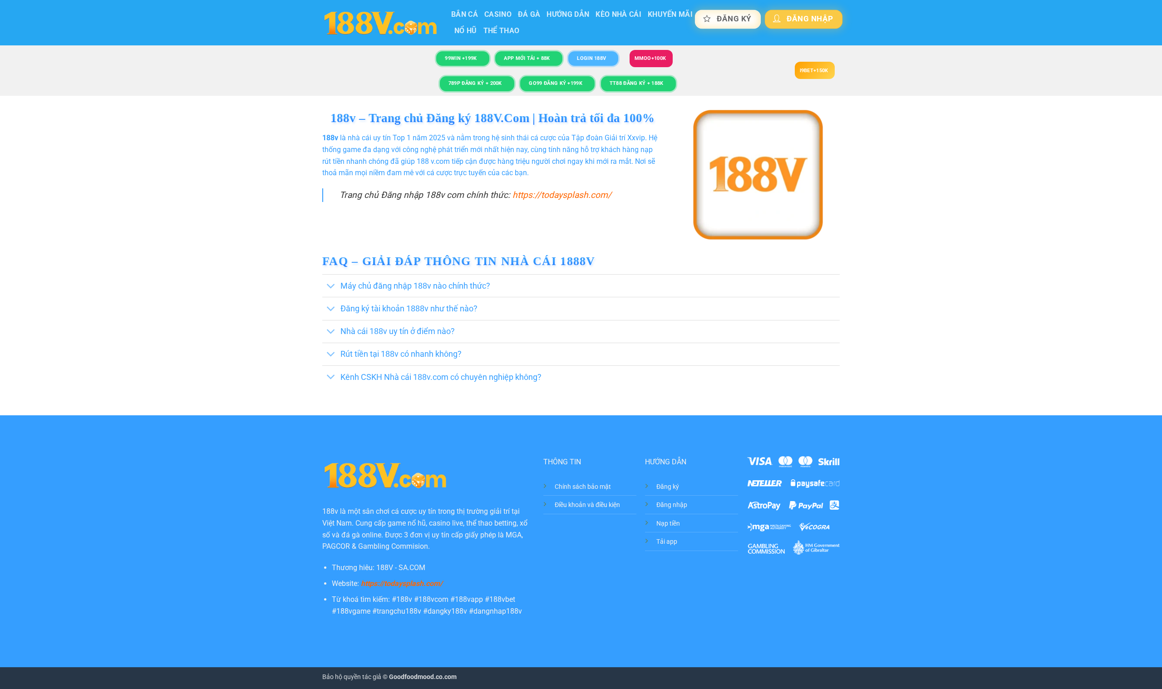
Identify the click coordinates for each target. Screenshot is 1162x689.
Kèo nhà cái (618, 14)
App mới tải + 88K (527, 58)
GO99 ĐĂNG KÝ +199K (555, 83)
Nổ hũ (465, 30)
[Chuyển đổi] (331, 286)
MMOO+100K (650, 58)
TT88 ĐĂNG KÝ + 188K (637, 83)
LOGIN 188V (591, 58)
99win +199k (461, 58)
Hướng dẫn (568, 14)
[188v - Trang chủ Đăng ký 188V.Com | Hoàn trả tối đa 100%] (380, 22)
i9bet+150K (814, 71)
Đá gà (529, 14)
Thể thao (501, 30)
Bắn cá (464, 14)
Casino (498, 14)
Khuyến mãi (670, 14)
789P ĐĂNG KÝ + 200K (475, 83)
